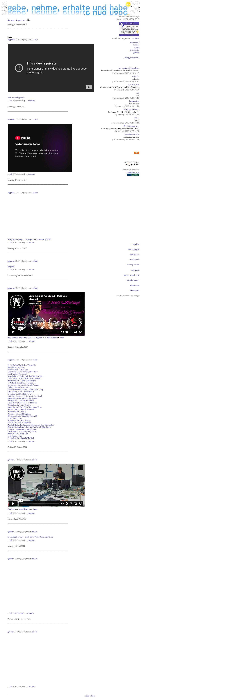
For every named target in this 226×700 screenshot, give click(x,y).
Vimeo (62, 337)
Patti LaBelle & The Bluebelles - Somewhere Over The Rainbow (31, 425)
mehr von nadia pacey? (16, 98)
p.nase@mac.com (133, 172)
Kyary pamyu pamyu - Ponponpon (20, 239)
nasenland (135, 244)
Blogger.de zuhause (132, 58)
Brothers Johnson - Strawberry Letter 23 (22, 416)
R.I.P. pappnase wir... (131, 126)
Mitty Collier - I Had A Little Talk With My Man (25, 376)
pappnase (11, 39)
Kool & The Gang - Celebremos (19, 423)
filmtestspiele (134, 290)
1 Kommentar (18, 613)
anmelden (135, 38)
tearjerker (11, 266)
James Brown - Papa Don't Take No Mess (23, 398)
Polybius (11, 509)
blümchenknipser (133, 280)
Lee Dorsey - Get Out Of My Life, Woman (23, 385)
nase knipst (135, 270)
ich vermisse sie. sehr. (131, 134)
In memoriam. (134, 101)
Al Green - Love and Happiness (19, 414)
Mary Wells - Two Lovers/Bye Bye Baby (23, 372)
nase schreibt (134, 254)
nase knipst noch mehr (131, 275)
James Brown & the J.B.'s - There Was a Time (24, 407)
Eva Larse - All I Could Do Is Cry (20, 394)
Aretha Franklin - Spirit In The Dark (21, 438)
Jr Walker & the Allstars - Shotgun (20, 383)
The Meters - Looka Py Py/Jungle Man (22, 431)
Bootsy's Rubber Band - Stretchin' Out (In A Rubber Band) (29, 427)
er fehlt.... (135, 76)
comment (31, 101)
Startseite (11, 20)
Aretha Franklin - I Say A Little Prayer (22, 381)
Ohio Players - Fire (15, 418)
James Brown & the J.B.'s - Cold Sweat (22, 403)
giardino (11, 460)
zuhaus (136, 47)
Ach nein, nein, (133, 85)
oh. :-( (137, 118)
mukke (35, 39)
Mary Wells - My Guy (16, 367)
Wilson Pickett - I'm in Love (18, 370)
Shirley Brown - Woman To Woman (21, 400)
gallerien (136, 52)
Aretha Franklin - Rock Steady (19, 420)
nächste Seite (90, 696)
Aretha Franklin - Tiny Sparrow (19, 405)
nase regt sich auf (133, 265)
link (11, 101)
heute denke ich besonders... (129, 68)
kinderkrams (134, 285)
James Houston (24, 509)
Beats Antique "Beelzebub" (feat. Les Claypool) (25, 337)
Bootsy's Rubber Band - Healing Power (22, 429)
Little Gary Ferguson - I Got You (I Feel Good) (25, 396)
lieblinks (136, 45)
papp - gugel (134, 42)
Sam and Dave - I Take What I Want (21, 409)
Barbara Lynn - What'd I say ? (18, 387)
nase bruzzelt (134, 260)
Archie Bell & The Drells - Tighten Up (22, 365)
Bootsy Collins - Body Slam (18, 434)
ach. (137, 93)
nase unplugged (133, 249)
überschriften (134, 50)
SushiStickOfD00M (44, 239)
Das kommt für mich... (131, 109)
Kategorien (20, 20)
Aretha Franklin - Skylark (17, 412)
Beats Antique (52, 337)
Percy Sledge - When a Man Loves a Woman (24, 378)
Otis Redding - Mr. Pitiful (17, 374)
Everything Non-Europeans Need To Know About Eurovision (30, 537)
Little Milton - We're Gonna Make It (21, 392)
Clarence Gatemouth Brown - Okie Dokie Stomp (25, 389)
